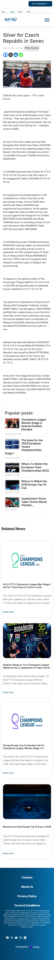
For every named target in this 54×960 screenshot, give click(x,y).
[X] (10, 55)
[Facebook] (5, 55)
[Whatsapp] (21, 55)
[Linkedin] (16, 55)
